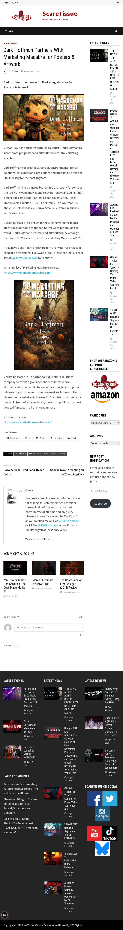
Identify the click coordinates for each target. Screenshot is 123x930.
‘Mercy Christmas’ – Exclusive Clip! (43, 582)
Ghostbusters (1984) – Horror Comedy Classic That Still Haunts (112, 726)
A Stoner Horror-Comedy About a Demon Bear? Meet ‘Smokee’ (71, 893)
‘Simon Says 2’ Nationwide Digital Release (71, 860)
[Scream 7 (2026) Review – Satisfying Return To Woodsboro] (94, 751)
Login (81, 616)
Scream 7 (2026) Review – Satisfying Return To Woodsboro (111, 759)
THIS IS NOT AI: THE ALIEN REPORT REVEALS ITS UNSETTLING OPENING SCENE (114, 69)
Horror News (10, 43)
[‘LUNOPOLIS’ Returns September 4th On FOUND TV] (99, 310)
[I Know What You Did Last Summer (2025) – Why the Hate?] (94, 689)
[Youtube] (106, 2)
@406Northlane (68, 521)
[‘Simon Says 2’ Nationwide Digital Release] (53, 854)
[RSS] (118, 2)
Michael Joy (20, 453)
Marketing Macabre (38, 453)
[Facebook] (101, 2)
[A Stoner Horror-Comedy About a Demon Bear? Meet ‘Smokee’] (53, 883)
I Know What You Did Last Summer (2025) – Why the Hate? (112, 695)
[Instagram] (114, 2)
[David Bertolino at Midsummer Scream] (12, 722)
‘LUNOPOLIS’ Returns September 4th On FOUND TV (114, 322)
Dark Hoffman (58, 453)
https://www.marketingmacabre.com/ (27, 272)
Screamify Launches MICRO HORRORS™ (30, 752)
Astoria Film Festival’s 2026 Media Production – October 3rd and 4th (114, 220)
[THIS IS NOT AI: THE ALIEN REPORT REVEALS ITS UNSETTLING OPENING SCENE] (99, 51)
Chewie (15, 71)
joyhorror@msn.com (25, 258)
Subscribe (100, 503)
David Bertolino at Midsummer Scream (30, 726)
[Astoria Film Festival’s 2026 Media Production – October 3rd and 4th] (99, 205)
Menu (11, 31)
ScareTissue (59, 13)
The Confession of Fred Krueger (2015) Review (71, 583)
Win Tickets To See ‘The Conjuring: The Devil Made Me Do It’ (14, 585)
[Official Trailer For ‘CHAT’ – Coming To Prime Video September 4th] (99, 258)
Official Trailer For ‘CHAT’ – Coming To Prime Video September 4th (70, 798)
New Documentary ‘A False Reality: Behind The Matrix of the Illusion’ (20, 788)
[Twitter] (110, 2)
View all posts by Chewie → (39, 539)
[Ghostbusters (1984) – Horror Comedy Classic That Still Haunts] (94, 718)
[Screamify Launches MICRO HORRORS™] (12, 748)
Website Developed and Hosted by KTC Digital (58, 925)
